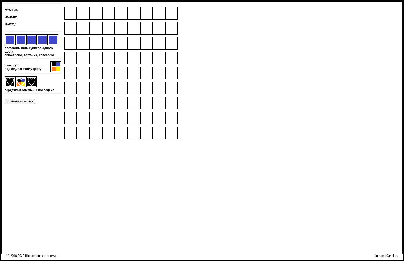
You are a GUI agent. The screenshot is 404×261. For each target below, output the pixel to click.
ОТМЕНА (11, 10)
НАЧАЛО (11, 17)
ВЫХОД (10, 24)
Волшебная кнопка (20, 101)
